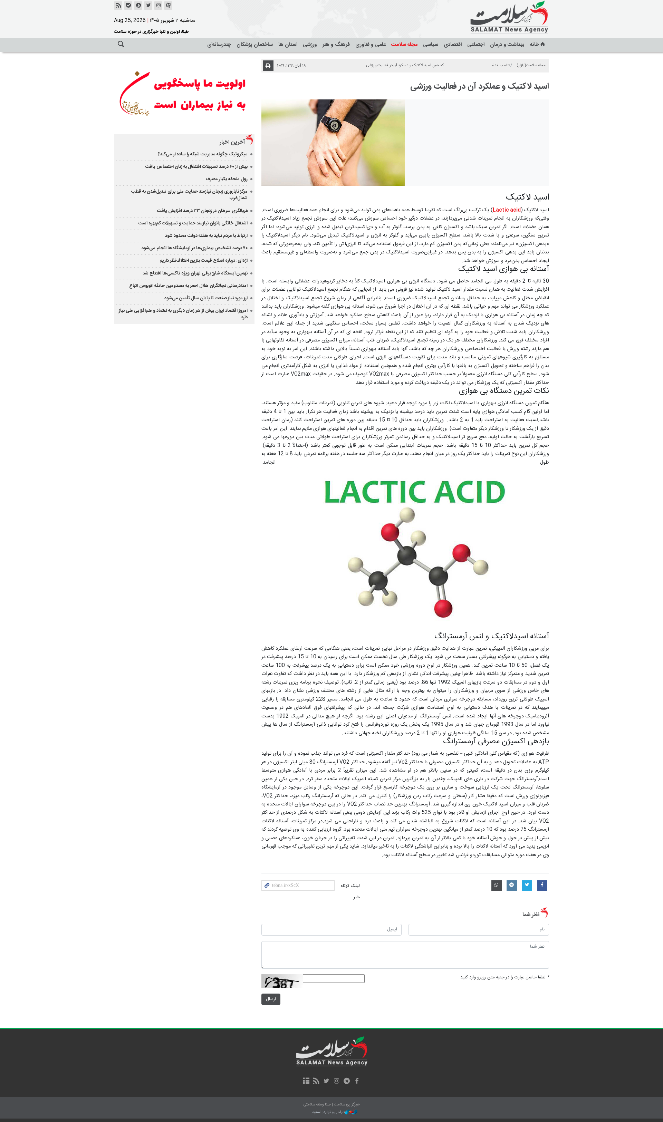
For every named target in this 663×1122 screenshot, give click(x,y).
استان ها (287, 44)
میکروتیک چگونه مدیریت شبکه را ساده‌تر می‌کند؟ (203, 154)
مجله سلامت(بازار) (531, 65)
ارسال (271, 999)
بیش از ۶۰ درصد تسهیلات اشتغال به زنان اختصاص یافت (196, 167)
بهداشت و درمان (507, 44)
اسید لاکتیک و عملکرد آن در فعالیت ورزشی (479, 87)
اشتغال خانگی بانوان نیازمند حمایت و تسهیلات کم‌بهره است (193, 223)
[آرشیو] (306, 1081)
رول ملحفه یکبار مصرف (227, 179)
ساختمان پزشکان (255, 44)
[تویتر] (148, 5)
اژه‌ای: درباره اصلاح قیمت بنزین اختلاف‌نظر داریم (204, 260)
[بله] (128, 5)
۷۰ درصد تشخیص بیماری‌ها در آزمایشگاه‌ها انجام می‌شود (195, 248)
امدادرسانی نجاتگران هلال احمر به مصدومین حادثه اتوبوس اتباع (188, 286)
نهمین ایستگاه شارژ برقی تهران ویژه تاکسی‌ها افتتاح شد (195, 273)
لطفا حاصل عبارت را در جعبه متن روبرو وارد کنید (504, 977)
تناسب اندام (500, 65)
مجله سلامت (404, 44)
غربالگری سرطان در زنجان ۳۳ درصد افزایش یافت (202, 211)
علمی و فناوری (370, 44)
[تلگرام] (346, 1081)
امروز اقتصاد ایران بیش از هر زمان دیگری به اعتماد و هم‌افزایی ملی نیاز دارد (183, 314)
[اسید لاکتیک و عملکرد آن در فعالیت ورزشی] (333, 142)
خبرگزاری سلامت (494, 17)
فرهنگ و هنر (336, 44)
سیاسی (430, 44)
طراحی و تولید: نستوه (329, 1112)
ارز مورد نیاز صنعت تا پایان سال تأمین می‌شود (206, 298)
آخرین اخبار (232, 142)
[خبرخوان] (118, 5)
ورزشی (310, 44)
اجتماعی (475, 44)
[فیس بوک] (356, 1081)
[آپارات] (168, 5)
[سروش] (138, 5)
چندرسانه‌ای (219, 44)
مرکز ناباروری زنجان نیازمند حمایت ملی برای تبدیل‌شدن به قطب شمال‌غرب (189, 195)
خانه (534, 44)
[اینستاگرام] (158, 5)
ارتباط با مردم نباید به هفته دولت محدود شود (206, 236)
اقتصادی (453, 44)
